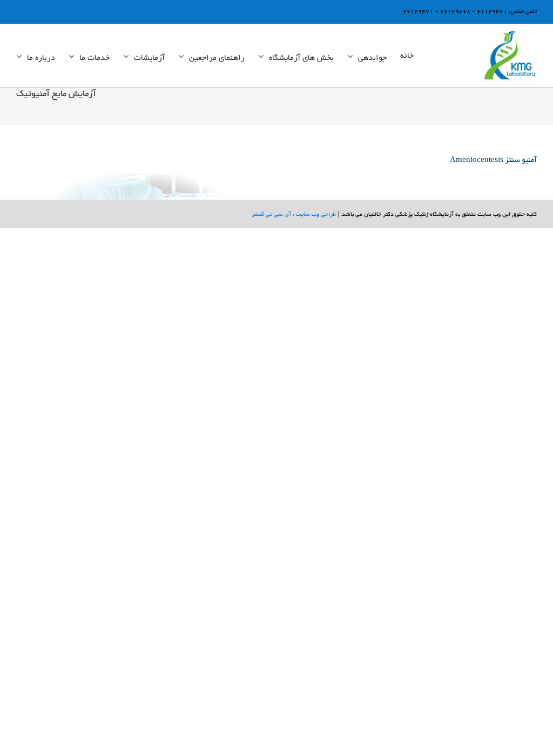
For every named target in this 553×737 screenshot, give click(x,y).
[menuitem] (407, 55)
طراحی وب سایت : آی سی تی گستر (294, 214)
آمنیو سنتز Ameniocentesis (493, 160)
